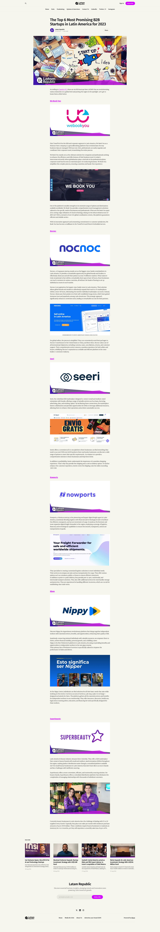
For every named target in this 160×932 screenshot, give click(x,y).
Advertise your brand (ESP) (92, 918)
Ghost (133, 918)
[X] (77, 910)
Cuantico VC (62, 89)
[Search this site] (25, 3)
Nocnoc (53, 231)
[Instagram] (83, 910)
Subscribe (130, 3)
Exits (52, 9)
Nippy (52, 591)
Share (106, 30)
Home (47, 9)
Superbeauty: (55, 719)
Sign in (122, 3)
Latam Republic (60, 29)
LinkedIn (94, 9)
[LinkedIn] (80, 910)
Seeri (52, 359)
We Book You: (55, 101)
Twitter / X (102, 9)
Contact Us (85, 9)
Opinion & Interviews (73, 9)
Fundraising (60, 9)
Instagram (111, 9)
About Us (79, 918)
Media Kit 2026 (69, 918)
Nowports (54, 477)
